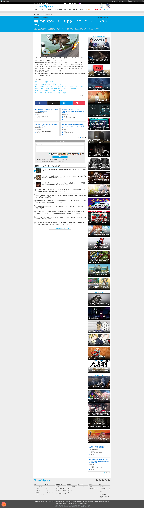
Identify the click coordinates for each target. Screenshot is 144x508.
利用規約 (96, 501)
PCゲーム (50, 9)
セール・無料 (67, 9)
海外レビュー (37, 492)
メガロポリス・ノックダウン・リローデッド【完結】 (105, 490)
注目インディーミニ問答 (39, 494)
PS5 (58, 486)
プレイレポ (37, 488)
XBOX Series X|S (60, 488)
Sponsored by (77, 137)
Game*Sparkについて (38, 501)
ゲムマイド (106, 9)
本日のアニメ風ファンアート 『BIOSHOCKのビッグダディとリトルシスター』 (56, 88)
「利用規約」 (51, 161)
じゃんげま (102, 486)
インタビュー (37, 490)
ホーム (36, 9)
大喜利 (90, 486)
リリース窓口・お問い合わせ (48, 501)
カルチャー (80, 484)
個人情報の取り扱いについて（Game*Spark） (85, 501)
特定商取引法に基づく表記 (104, 501)
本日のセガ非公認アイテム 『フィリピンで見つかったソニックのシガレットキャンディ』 (59, 86)
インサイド (89, 9)
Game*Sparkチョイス (93, 488)
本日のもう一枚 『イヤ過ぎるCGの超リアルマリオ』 (49, 90)
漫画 (81, 9)
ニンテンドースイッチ (61, 493)
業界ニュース (70, 490)
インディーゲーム (49, 492)
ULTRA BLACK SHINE (104, 493)
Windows (48, 486)
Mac (47, 488)
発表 (69, 488)
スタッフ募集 (69, 503)
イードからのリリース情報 (61, 503)
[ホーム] (35, 14)
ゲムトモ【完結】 (103, 494)
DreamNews (80, 503)
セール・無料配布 (71, 486)
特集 (42, 9)
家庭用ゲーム (58, 9)
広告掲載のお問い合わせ (59, 501)
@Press (85, 503)
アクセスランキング (39, 12)
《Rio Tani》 (82, 95)
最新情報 (69, 484)
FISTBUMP (98, 9)
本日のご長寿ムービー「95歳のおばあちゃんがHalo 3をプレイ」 (52, 92)
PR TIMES (75, 503)
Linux (47, 490)
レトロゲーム (81, 486)
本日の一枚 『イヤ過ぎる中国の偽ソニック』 (47, 82)
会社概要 (66, 501)
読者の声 (75, 9)
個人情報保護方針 (72, 501)
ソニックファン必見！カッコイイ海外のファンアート (49, 84)
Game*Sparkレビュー (39, 486)
